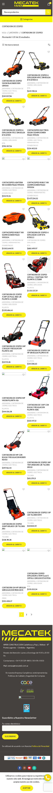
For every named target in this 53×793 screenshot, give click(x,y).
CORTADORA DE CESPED (36, 240)
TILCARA (30, 475)
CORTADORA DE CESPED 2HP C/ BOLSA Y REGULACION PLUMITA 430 (14, 348)
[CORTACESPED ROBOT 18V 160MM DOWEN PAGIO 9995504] (14, 218)
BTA (28, 88)
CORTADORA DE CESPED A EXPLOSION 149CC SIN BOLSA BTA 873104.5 (38, 77)
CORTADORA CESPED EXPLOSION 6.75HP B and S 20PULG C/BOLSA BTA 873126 (39, 575)
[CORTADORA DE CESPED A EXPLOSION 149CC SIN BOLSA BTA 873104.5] (39, 61)
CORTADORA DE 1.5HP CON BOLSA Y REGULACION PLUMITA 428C (38, 407)
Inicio (4, 32)
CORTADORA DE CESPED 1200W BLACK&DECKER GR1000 (12, 83)
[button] (14, 100)
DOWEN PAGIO (32, 145)
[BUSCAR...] (48, 12)
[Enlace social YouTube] (29, 768)
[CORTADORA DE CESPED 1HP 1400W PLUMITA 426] (14, 384)
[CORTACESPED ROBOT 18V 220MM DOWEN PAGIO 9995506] (39, 168)
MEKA (4, 598)
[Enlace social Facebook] (20, 768)
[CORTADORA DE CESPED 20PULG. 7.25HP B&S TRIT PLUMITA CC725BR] (39, 265)
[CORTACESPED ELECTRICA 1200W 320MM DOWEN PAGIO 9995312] (39, 116)
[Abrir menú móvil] (3, 4)
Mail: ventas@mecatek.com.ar (15, 666)
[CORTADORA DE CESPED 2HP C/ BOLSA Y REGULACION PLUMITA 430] (14, 331)
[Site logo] (26, 4)
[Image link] (26, 698)
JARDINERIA (13, 32)
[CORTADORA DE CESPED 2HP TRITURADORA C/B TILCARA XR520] (39, 444)
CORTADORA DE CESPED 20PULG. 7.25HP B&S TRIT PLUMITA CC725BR (37, 277)
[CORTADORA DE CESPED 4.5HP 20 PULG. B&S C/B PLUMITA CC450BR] (14, 274)
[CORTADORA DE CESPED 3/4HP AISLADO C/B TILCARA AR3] (14, 504)
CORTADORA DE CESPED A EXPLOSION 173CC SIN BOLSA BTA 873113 (13, 132)
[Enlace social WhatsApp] (34, 768)
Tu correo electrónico (11, 724)
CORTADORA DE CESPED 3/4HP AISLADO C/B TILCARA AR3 (13, 526)
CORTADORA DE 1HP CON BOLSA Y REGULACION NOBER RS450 (14, 457)
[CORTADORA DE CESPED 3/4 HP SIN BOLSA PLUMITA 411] (39, 333)
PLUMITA (5, 307)
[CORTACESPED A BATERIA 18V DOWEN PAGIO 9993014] (14, 168)
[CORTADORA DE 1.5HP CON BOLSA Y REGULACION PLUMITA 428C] (39, 387)
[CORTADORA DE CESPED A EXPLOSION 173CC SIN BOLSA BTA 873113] (14, 116)
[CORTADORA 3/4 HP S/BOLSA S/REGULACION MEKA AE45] (14, 566)
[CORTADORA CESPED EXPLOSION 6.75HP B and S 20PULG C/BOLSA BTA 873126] (39, 559)
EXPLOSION (38, 85)
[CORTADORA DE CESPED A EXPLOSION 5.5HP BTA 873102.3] (39, 218)
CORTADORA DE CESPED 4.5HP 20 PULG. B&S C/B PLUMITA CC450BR (12, 296)
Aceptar (26, 788)
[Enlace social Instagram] (24, 768)
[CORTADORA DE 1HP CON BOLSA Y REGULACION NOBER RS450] (14, 441)
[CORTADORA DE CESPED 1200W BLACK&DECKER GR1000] (14, 64)
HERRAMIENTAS (8, 93)
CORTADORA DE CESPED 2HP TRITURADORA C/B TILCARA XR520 (39, 464)
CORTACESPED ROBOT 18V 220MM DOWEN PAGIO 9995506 (38, 185)
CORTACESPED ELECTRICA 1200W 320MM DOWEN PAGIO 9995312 (37, 132)
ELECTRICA (12, 91)
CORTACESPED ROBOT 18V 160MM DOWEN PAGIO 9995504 (13, 235)
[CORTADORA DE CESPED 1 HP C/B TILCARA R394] (39, 498)
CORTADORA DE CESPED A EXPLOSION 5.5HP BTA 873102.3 (38, 235)
